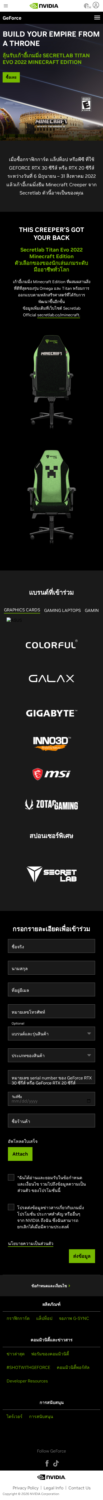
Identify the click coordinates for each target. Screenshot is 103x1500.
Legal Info (53, 1487)
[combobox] (51, 1033)
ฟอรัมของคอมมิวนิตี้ (50, 1353)
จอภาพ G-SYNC (74, 1318)
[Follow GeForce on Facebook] (47, 1463)
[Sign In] (96, 5)
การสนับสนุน (41, 1416)
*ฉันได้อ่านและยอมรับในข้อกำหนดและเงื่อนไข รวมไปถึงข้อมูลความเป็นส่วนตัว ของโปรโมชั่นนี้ (51, 1184)
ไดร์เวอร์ (14, 1416)
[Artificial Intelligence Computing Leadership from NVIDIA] (44, 6)
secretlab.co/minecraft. (58, 314)
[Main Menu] (6, 6)
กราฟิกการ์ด (18, 1318)
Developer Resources (27, 1381)
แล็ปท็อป (44, 1318)
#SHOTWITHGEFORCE (28, 1367)
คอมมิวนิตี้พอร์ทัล (73, 1367)
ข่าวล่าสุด (16, 1353)
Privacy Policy (26, 1487)
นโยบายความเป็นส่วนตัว (30, 1243)
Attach (20, 1154)
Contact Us (79, 1487)
